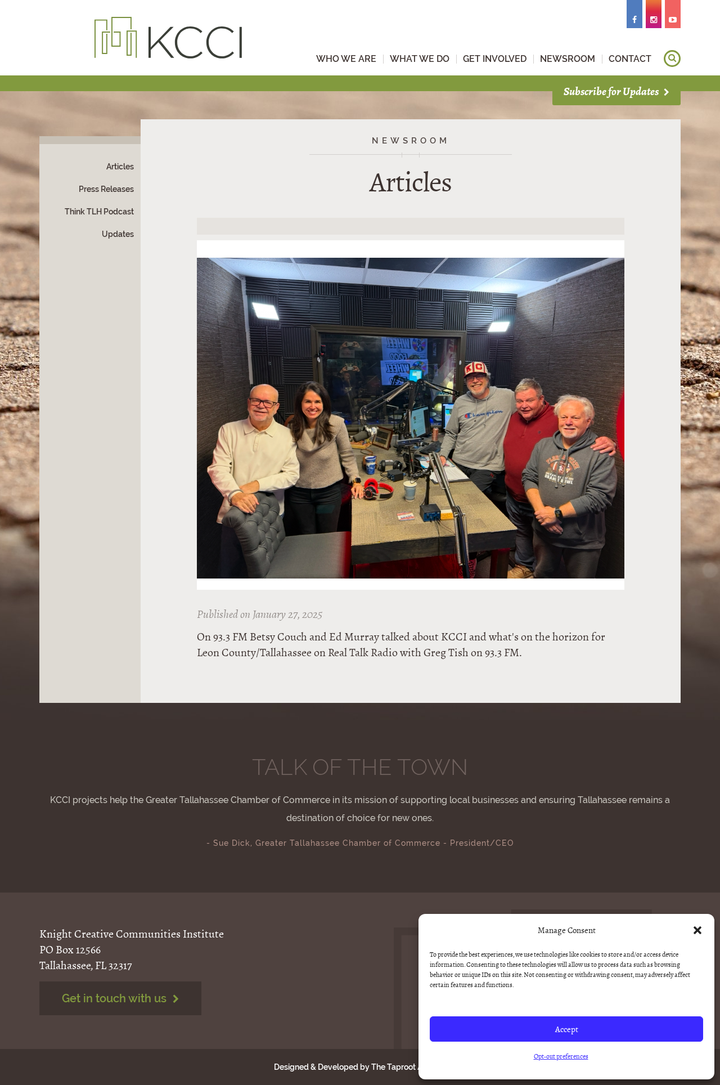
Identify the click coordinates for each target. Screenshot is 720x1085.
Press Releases (106, 189)
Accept (566, 1029)
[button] (697, 930)
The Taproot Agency (408, 1066)
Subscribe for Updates (612, 91)
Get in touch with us (115, 998)
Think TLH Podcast (99, 211)
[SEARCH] (672, 58)
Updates (118, 234)
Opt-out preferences (561, 1056)
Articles (120, 166)
